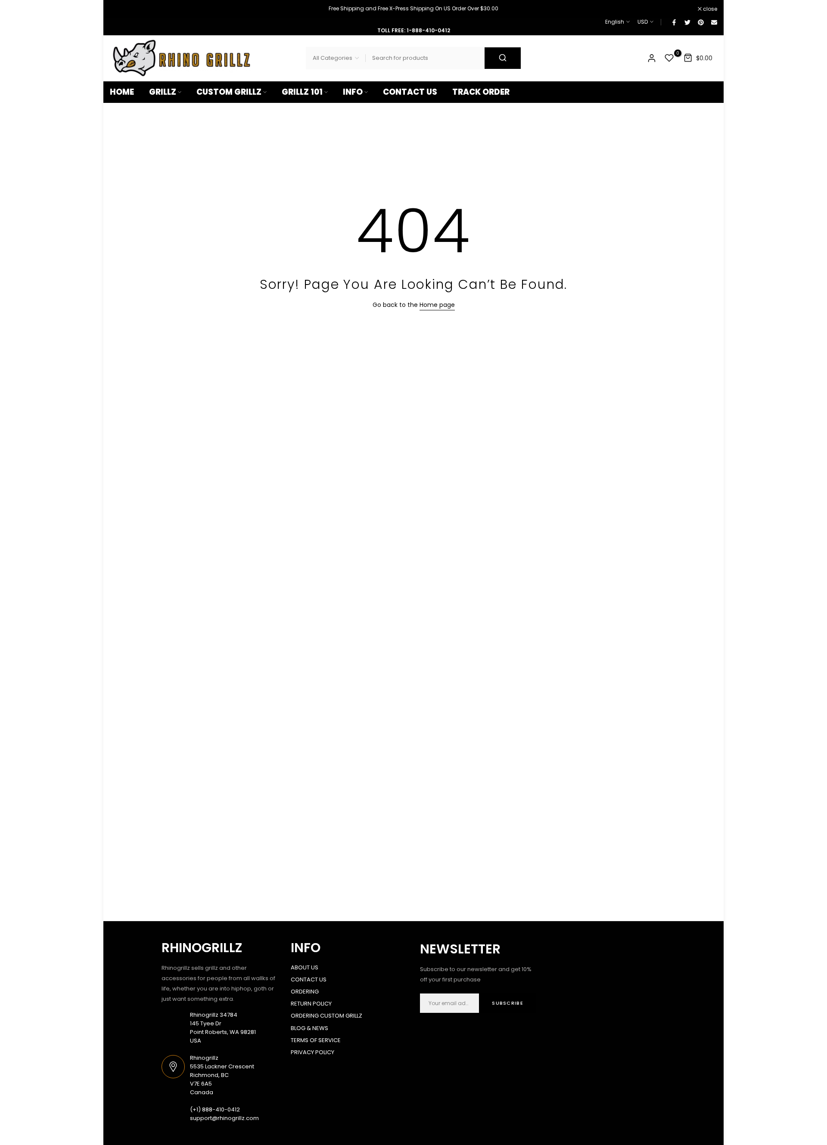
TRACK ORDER (481, 92)
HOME (122, 92)
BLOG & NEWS (309, 1028)
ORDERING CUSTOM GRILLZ (326, 1016)
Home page (437, 304)
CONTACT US (410, 92)
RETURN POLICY (311, 1004)
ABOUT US (304, 967)
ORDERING (305, 991)
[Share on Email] (713, 22)
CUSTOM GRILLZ (228, 92)
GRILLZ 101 (302, 92)
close (121, 9)
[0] (669, 58)
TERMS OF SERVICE (316, 1040)
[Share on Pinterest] (700, 22)
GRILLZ (162, 92)
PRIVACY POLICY (312, 1052)
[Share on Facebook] (673, 22)
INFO (353, 92)
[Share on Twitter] (687, 22)
